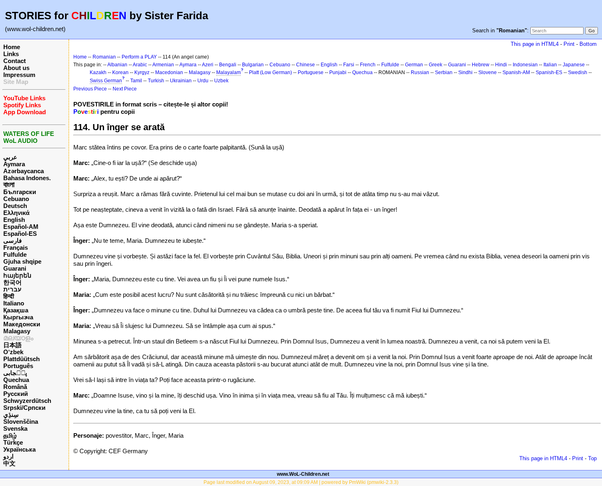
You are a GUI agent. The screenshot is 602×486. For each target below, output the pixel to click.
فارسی (12, 240)
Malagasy (16, 331)
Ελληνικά (16, 212)
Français (15, 247)
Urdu (202, 81)
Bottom (588, 44)
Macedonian (169, 72)
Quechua (16, 379)
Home (11, 46)
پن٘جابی (15, 372)
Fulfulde (15, 254)
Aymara (14, 163)
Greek (435, 65)
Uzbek (221, 81)
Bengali (227, 65)
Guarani (14, 268)
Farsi (348, 65)
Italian (550, 65)
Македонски (21, 324)
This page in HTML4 (535, 44)
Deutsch (15, 205)
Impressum (19, 74)
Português (18, 365)
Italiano (13, 303)
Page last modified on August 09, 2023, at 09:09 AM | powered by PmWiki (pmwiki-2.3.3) (301, 482)
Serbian (444, 72)
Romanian (104, 57)
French (368, 65)
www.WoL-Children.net (303, 474)
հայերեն (17, 275)
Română (15, 386)
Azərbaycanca (23, 170)
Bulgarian (253, 65)
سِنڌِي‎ (11, 414)
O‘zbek (13, 351)
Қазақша (15, 310)
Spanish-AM (516, 72)
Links (11, 53)
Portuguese (311, 72)
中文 (9, 463)
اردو (8, 456)
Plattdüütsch (21, 358)
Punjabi (337, 72)
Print (569, 44)
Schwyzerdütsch (27, 400)
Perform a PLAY (139, 57)
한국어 (12, 282)
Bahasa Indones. (27, 177)
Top (592, 458)
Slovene (487, 72)
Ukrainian (181, 81)
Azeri (207, 65)
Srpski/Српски (24, 407)
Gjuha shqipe (22, 261)
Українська (19, 449)
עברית (12, 289)
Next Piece (125, 89)
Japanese (574, 65)
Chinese (305, 65)
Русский (15, 393)
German (414, 65)
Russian (420, 72)
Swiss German (106, 81)
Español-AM (20, 226)
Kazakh (98, 72)
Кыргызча (18, 317)
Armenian (163, 65)
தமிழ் (10, 435)
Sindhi (465, 72)
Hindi (501, 65)
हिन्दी (8, 296)
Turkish (156, 81)
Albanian (117, 65)
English (14, 219)
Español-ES (20, 233)
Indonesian (525, 65)
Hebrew (480, 65)
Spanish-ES (549, 72)
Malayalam (228, 72)
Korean (120, 72)
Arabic (140, 65)
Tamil (136, 81)
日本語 (12, 344)
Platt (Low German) (270, 72)
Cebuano (16, 198)
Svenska (15, 428)
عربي (10, 157)
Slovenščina (20, 421)
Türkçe (13, 442)
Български (19, 191)
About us (16, 67)
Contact (14, 60)
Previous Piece (90, 89)
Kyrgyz (141, 72)
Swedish (577, 72)
